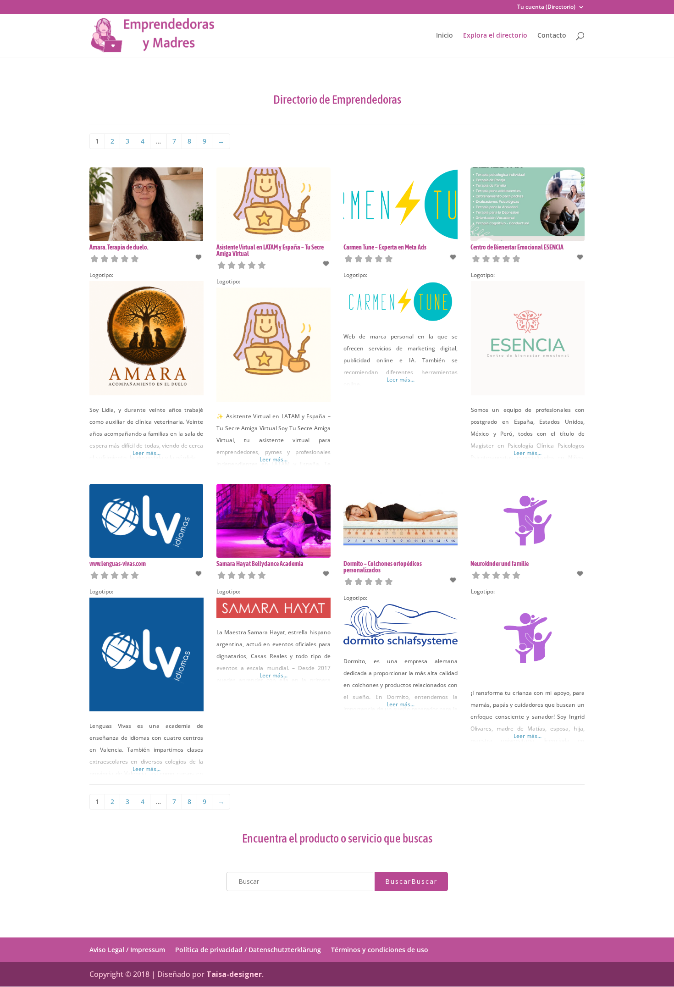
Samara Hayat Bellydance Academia (260, 563)
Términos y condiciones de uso (379, 949)
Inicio (444, 35)
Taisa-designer (234, 974)
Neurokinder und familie (499, 563)
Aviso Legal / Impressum (127, 949)
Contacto (551, 35)
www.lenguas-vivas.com (117, 563)
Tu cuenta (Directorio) (546, 7)
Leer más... (146, 453)
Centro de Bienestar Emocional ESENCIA (517, 247)
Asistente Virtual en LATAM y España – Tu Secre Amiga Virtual (270, 250)
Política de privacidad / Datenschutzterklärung (248, 949)
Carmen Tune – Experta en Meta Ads (384, 247)
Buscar (411, 881)
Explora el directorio (495, 35)
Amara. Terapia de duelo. (118, 247)
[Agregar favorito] (199, 257)
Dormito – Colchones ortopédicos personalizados (382, 567)
